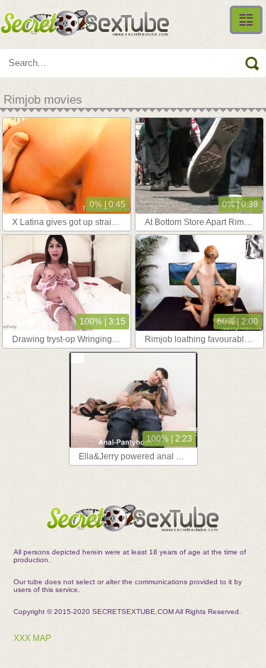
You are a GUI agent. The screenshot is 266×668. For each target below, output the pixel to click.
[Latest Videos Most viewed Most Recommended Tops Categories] (246, 20)
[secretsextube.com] (85, 23)
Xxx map (32, 638)
